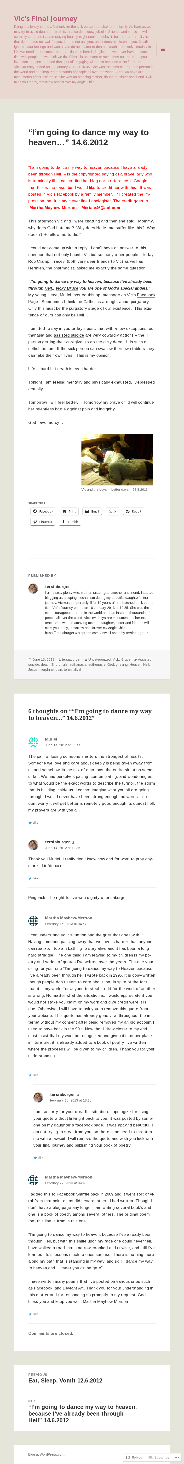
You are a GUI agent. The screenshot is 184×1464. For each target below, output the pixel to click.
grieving (122, 664)
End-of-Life (60, 664)
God (51, 228)
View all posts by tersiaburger (122, 633)
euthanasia (77, 664)
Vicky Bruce (67, 288)
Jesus (33, 669)
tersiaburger (71, 659)
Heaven (135, 664)
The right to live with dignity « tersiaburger (87, 897)
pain (59, 669)
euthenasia (96, 664)
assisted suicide (69, 335)
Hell (48, 288)
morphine (47, 669)
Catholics (92, 301)
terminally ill (72, 669)
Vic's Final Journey (45, 18)
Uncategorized (99, 659)
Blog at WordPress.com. (46, 1454)
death (45, 664)
